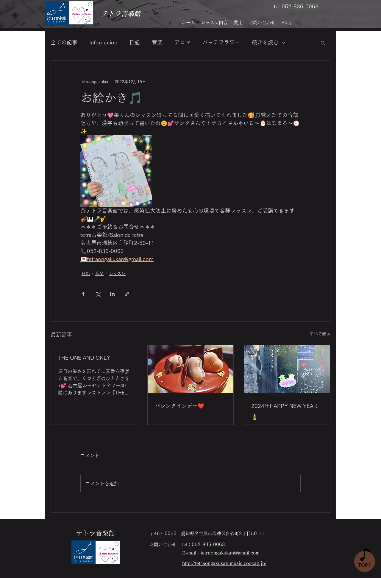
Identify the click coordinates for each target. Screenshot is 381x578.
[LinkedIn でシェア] (112, 294)
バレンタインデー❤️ (179, 405)
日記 (134, 42)
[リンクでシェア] (127, 294)
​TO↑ (365, 565)
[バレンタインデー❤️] (191, 369)
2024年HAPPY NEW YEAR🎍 (284, 411)
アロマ (182, 42)
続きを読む (265, 42)
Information (103, 42)
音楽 (157, 42)
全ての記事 (64, 42)
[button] (323, 42)
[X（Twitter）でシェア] (98, 294)
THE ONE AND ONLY (84, 357)
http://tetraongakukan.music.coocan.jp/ (224, 563)
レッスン (117, 273)
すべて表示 (320, 334)
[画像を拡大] (116, 171)
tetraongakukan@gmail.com (230, 553)
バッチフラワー (221, 42)
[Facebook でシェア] (83, 294)
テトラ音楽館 (120, 13)
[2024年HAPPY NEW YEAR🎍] (287, 369)
